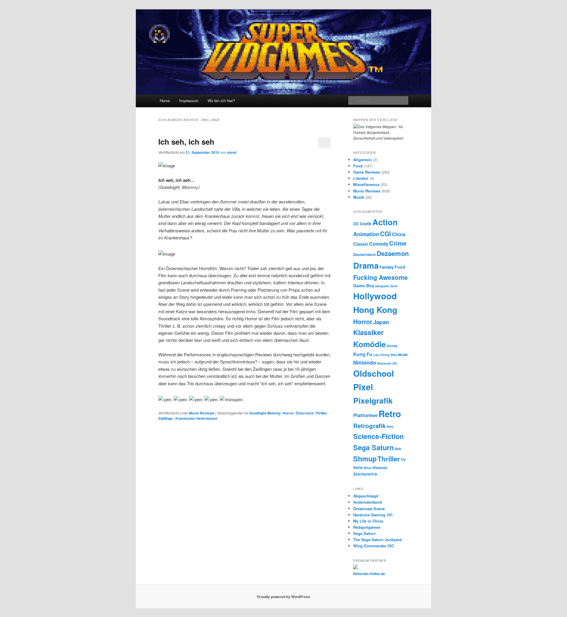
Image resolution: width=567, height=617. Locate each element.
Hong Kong (375, 309)
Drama (366, 265)
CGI (385, 233)
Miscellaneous (366, 184)
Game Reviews (366, 172)
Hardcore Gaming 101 (373, 515)
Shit (398, 448)
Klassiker (368, 332)
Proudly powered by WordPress (283, 596)
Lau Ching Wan (385, 354)
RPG (390, 427)
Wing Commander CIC (373, 546)
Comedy (378, 243)
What (368, 468)
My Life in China (368, 521)
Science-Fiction (378, 436)
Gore (393, 286)
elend (231, 152)
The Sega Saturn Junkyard (377, 539)
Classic (360, 244)
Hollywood (375, 296)
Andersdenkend (367, 502)
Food (358, 166)
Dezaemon (393, 253)
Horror (288, 413)
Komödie (369, 344)
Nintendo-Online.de (369, 573)
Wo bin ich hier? (221, 100)
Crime (397, 243)
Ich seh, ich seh (186, 141)
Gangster (382, 286)
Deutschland (364, 254)
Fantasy (386, 267)
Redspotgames (366, 527)
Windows (379, 467)
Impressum (188, 100)
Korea (392, 345)
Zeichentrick (365, 474)
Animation (366, 234)
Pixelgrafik (373, 400)
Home (165, 100)
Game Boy (363, 285)
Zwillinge (165, 418)
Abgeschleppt (365, 496)
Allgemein (362, 159)
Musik (358, 197)
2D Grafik (362, 223)
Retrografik (369, 425)
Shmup (365, 458)
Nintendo (364, 362)
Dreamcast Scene (369, 508)
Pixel (363, 387)
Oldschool (373, 373)
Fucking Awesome (380, 277)
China (398, 234)
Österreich (305, 413)
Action (385, 222)
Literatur (361, 178)
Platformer (365, 415)
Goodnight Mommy (265, 413)
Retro (390, 413)
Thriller (321, 413)
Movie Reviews (201, 413)
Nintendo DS (387, 363)
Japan (381, 322)
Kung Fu (362, 354)
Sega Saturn (373, 447)
